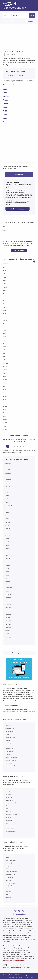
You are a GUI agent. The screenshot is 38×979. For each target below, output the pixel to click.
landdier (8, 624)
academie (8, 587)
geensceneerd (10, 766)
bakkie (5, 396)
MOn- (7, 809)
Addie (5, 274)
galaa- (7, 811)
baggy (5, 393)
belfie (4, 426)
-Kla (6, 894)
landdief (8, 621)
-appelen (8, 892)
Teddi (5, 114)
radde (7, 572)
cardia (7, 529)
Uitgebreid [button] (30, 21)
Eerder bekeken (9, 21)
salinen (7, 754)
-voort (7, 857)
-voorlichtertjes (10, 874)
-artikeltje (8, 877)
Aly (4, 307)
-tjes (6, 869)
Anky (4, 333)
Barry (4, 413)
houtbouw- (8, 820)
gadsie (7, 548)
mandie (7, 562)
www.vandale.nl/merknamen (15, 960)
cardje (7, 535)
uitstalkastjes (9, 731)
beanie (5, 419)
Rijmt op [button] (6, 15)
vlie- (6, 806)
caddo (7, 509)
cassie (7, 538)
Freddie (5, 96)
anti (4, 343)
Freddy (5, 100)
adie (6, 499)
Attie (4, 376)
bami (4, 403)
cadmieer (8, 591)
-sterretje (8, 880)
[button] (34, 261)
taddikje (8, 634)
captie (7, 525)
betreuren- (8, 794)
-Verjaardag (9, 886)
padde (7, 565)
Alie (4, 300)
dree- (7, 823)
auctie (5, 380)
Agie (4, 290)
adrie (7, 502)
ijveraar (8, 740)
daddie (8, 473)
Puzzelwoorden (19, 174)
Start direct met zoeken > (17, 209)
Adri (4, 280)
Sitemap (14, 977)
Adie (4, 277)
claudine (8, 604)
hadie (7, 552)
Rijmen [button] (32, 15)
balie (4, 399)
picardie (8, 627)
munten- (8, 797)
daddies (8, 483)
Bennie (5, 429)
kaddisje (8, 614)
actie (4, 270)
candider (8, 597)
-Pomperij (8, 863)
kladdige (8, 617)
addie (7, 470)
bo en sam (8, 763)
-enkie (7, 897)
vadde (7, 578)
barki (4, 409)
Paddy (5, 107)
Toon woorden (19, 250)
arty (4, 360)
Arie (4, 350)
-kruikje (7, 889)
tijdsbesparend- (10, 814)
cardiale (8, 601)
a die (7, 492)
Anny (4, 340)
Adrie (4, 284)
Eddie (5, 89)
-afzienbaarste (10, 860)
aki (4, 294)
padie (7, 568)
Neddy (5, 104)
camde (7, 522)
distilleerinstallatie (11, 757)
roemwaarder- (10, 829)
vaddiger (8, 637)
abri (4, 267)
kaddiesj (8, 611)
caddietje (8, 505)
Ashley (5, 370)
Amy (4, 310)
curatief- (8, 791)
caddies (8, 463)
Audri (4, 386)
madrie (7, 558)
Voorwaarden (29, 977)
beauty (5, 423)
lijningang (8, 751)
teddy (5, 118)
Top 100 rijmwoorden (19, 653)
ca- (4, 227)
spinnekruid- (9, 826)
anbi (4, 313)
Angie (5, 320)
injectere (8, 746)
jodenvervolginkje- (11, 803)
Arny (4, 356)
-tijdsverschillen (10, 871)
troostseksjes (9, 728)
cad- (4, 230)
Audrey (5, 383)
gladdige (8, 607)
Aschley (5, 363)
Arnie (4, 353)
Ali (4, 297)
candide (8, 479)
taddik (7, 575)
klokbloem (8, 726)
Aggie (5, 287)
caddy (7, 512)
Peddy (5, 111)
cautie (7, 542)
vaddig (7, 581)
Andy (4, 317)
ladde (7, 555)
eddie (7, 545)
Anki (4, 327)
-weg (7, 866)
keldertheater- (10, 831)
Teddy (5, 122)
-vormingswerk (10, 883)
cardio (7, 532)
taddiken (8, 631)
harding (8, 743)
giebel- (7, 817)
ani (4, 323)
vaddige (8, 486)
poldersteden (9, 737)
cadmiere (8, 594)
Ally (4, 303)
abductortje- (9, 800)
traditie (7, 734)
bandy (5, 406)
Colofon (21, 977)
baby (4, 389)
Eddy (5, 93)
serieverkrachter (10, 760)
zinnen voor (15, 75)
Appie (5, 346)
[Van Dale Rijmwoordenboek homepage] (11, 4)
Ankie (5, 330)
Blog (9, 977)
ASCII (5, 366)
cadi (6, 515)
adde (7, 495)
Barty (4, 416)
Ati (4, 373)
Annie (5, 336)
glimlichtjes (9, 749)
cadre (7, 519)
